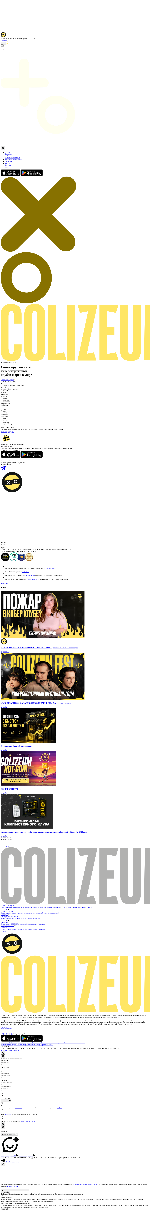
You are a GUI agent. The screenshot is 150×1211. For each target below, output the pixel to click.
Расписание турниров (12, 158)
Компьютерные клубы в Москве (12, 1045)
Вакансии (8, 161)
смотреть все (5, 846)
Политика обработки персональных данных (16, 1043)
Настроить (25, 1190)
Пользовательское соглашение (74, 1043)
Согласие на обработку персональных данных (48, 1043)
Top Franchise (30, 575)
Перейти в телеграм (12, 1162)
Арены (7, 152)
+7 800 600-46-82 (7, 1034)
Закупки (8, 165)
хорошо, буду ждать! (8, 1134)
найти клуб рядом (7, 432)
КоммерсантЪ (32, 579)
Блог (6, 167)
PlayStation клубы (29, 1045)
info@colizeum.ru (6, 1028)
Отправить (5, 1101)
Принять (4, 1209)
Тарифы (38, 1045)
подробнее (5, 583)
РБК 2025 (25, 572)
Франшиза (8, 154)
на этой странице (12, 1186)
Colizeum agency (10, 156)
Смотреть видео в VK (8, 1156)
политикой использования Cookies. (85, 1184)
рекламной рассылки (28, 1121)
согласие (8, 1114)
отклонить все (15, 1190)
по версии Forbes (49, 568)
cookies (59, 1108)
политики (18, 1108)
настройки (6, 1192)
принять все (5, 1190)
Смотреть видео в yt (26, 1156)
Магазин (8, 163)
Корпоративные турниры (14, 159)
